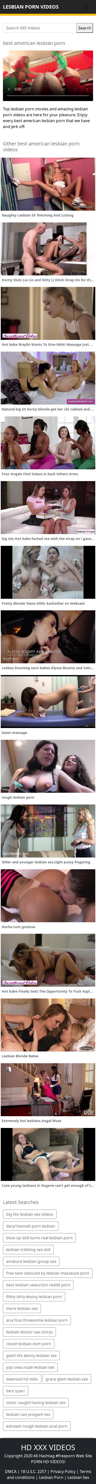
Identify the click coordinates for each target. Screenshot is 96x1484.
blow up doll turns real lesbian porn (39, 1238)
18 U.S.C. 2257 (33, 1471)
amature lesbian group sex (31, 1261)
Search (84, 28)
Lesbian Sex (78, 1477)
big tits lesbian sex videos (29, 1214)
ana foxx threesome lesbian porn (37, 1320)
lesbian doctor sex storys (29, 1332)
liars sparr (15, 1391)
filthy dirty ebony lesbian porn (34, 1296)
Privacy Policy (63, 1471)
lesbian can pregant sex (28, 1414)
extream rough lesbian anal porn (36, 1426)
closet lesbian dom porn (28, 1343)
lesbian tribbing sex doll (28, 1249)
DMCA (10, 1471)
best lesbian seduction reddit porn (38, 1285)
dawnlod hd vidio (22, 1379)
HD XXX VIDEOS (48, 1447)
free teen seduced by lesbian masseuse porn (47, 1273)
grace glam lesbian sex (67, 1379)
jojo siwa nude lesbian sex (30, 1367)
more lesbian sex (22, 1308)
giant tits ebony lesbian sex (31, 1355)
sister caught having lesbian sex (35, 1402)
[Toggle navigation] (86, 7)
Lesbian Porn (51, 1477)
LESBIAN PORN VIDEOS (31, 6)
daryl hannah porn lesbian (30, 1226)
